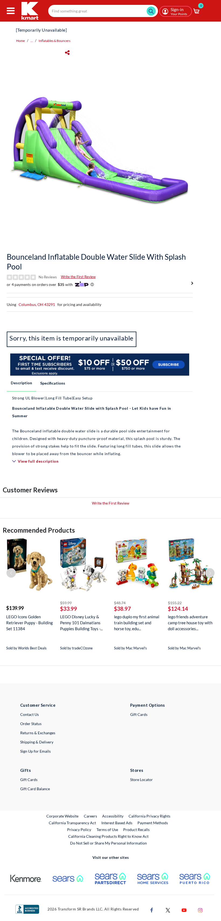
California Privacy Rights (149, 816)
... (31, 41)
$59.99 (66, 602)
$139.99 (15, 608)
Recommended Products (39, 530)
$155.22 (175, 602)
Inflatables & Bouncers (54, 41)
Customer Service (38, 705)
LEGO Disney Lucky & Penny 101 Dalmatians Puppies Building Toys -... (81, 622)
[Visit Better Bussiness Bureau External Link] (27, 908)
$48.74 (120, 602)
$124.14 (178, 608)
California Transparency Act (72, 822)
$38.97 (122, 608)
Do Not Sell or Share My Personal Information (108, 843)
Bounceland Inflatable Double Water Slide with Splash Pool (96, 261)
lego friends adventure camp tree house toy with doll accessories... (190, 622)
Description (21, 383)
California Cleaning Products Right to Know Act (108, 836)
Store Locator (141, 779)
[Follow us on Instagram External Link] (200, 909)
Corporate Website (62, 815)
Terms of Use (107, 829)
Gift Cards (138, 714)
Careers (91, 815)
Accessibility (112, 816)
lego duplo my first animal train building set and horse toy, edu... (136, 622)
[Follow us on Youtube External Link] (184, 909)
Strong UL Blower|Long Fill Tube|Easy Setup (52, 398)
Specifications (52, 383)
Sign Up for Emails (35, 751)
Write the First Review (78, 277)
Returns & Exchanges (37, 732)
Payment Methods (152, 822)
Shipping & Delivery (36, 742)
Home (20, 41)
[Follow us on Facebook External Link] (151, 909)
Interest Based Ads (116, 822)
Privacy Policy (79, 829)
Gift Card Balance (35, 788)
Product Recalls (136, 829)
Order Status (31, 723)
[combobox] (103, 11)
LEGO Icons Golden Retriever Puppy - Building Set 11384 (29, 622)
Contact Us (29, 714)
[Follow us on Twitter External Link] (168, 909)
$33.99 (68, 608)
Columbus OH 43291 (37, 304)
